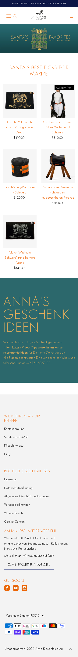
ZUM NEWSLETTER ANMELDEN (29, 564)
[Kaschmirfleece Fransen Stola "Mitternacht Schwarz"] (58, 101)
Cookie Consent (15, 521)
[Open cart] (71, 15)
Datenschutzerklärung (18, 487)
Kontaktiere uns (14, 428)
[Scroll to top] (70, 649)
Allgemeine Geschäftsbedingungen (27, 496)
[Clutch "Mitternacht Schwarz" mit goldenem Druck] (20, 101)
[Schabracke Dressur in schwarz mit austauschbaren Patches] (58, 166)
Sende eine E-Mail (16, 437)
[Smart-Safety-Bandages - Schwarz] (20, 166)
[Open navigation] (9, 16)
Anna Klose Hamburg (49, 648)
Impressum (10, 479)
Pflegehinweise (14, 445)
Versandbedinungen (17, 504)
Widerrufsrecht (14, 513)
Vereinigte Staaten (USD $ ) (24, 615)
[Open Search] (15, 16)
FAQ (7, 454)
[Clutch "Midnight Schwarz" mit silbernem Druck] (20, 231)
